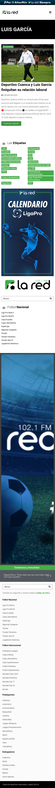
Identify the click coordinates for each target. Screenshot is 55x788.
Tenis (4, 743)
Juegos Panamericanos (11, 727)
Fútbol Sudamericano (10, 670)
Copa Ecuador (8, 613)
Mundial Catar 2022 (10, 674)
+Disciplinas (7, 746)
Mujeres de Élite (8, 739)
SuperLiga (6, 621)
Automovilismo (8, 708)
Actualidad (8, 46)
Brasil (4, 761)
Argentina (6, 757)
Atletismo (6, 700)
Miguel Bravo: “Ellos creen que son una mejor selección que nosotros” (27, 576)
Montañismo (7, 731)
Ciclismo (5, 716)
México (5, 773)
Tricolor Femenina (9, 632)
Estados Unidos (8, 765)
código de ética (43, 593)
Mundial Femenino (9, 678)
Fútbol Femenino (9, 666)
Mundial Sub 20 (8, 685)
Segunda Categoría (10, 624)
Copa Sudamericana (10, 662)
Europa (5, 769)
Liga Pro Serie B (8, 609)
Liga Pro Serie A (8, 605)
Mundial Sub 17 (8, 682)
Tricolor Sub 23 (8, 636)
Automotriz (6, 704)
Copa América (8, 655)
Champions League (10, 651)
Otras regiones (8, 777)
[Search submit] (51, 298)
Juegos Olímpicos (9, 723)
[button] (50, 12)
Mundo (5, 689)
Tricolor (5, 628)
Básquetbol (7, 712)
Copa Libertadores (9, 617)
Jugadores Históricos (10, 640)
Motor (4, 735)
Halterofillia (7, 720)
